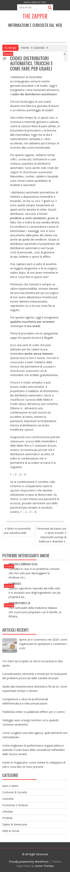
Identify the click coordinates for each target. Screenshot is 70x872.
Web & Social (10, 831)
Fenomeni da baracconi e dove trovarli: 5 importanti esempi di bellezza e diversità (51, 535)
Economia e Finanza (15, 805)
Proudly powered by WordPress (29, 861)
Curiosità (8, 53)
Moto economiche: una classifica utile (17, 531)
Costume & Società (14, 792)
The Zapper (35, 16)
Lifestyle (7, 811)
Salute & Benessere (14, 824)
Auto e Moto (10, 786)
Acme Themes (44, 866)
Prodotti (7, 818)
